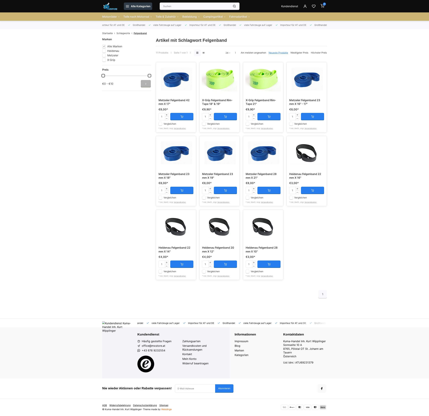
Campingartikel (213, 16)
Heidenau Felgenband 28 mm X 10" (262, 249)
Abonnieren (224, 388)
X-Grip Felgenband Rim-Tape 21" (261, 102)
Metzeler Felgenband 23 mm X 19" (217, 175)
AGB (104, 405)
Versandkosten (180, 128)
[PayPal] (292, 407)
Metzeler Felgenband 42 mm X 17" (174, 102)
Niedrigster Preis (299, 52)
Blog (237, 345)
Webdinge (166, 409)
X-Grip (111, 60)
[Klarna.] (322, 407)
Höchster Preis (319, 52)
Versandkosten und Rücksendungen (194, 347)
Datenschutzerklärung (145, 405)
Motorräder (109, 16)
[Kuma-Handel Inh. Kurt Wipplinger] (110, 6)
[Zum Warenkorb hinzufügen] (181, 116)
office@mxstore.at (153, 345)
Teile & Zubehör (166, 16)
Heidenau (113, 51)
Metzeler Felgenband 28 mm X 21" (261, 175)
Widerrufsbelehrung (120, 405)
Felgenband (140, 33)
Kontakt (187, 354)
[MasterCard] (299, 407)
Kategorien (241, 355)
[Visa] (307, 407)
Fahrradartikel (238, 16)
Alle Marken (114, 46)
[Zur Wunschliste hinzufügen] (191, 67)
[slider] (103, 75)
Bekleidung (189, 16)
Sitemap (163, 405)
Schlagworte (123, 33)
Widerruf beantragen (195, 363)
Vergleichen (170, 123)
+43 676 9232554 (153, 350)
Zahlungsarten (191, 341)
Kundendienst (289, 6)
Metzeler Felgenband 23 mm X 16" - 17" (304, 102)
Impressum (241, 341)
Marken (239, 350)
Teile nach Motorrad (136, 16)
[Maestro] (315, 407)
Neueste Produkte (278, 52)
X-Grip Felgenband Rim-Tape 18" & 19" (217, 102)
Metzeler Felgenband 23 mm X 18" (174, 175)
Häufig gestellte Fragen (156, 341)
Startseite (107, 33)
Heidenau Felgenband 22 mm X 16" (305, 175)
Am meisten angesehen (253, 52)
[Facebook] (322, 388)
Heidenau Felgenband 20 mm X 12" (218, 249)
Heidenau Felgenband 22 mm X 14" (174, 249)
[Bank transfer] (284, 407)
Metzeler (112, 55)
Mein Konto (189, 358)
